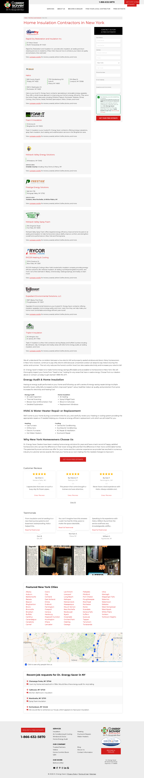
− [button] (119, 658)
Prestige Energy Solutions (37, 187)
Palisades (86, 592)
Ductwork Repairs (84, 734)
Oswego (67, 624)
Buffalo (29, 614)
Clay (46, 594)
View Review (39, 495)
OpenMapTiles (103, 661)
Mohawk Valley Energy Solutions (40, 155)
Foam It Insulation (34, 120)
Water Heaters (82, 736)
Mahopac (67, 599)
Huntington (49, 619)
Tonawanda (87, 624)
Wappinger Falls (108, 597)
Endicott (48, 604)
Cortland (48, 597)
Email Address (100, 79)
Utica (104, 592)
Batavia (29, 599)
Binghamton (31, 604)
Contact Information (85, 752)
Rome (85, 607)
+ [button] (119, 655)
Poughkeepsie (88, 599)
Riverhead (87, 602)
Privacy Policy (72, 774)
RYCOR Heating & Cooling (37, 257)
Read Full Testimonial (32, 530)
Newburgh (68, 612)
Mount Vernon (69, 607)
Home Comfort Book (61, 752)
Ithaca (47, 622)
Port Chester (88, 597)
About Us (80, 750)
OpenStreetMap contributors (115, 661)
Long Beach (68, 597)
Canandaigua (31, 619)
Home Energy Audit (60, 739)
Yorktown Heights (109, 617)
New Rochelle (69, 609)
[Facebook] (57, 768)
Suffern (86, 614)
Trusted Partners (59, 747)
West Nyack (106, 609)
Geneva (48, 612)
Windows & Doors (59, 736)
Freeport (48, 609)
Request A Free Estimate (33, 730)
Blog (79, 747)
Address (98, 50)
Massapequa (69, 604)
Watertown (106, 602)
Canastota (30, 622)
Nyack (66, 614)
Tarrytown (87, 622)
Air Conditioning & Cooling (62, 734)
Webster (105, 604)
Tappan (86, 619)
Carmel (29, 624)
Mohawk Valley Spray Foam (38, 222)
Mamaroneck (69, 602)
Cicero (47, 592)
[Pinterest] (60, 768)
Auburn (29, 594)
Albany (28, 592)
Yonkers (105, 614)
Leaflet (96, 661)
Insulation (56, 731)
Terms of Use (115, 110)
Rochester (87, 604)
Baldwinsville (31, 597)
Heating (80, 731)
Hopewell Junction (52, 617)
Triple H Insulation (34, 333)
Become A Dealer (111, 751)
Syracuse (86, 617)
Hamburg (49, 614)
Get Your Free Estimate (73, 459)
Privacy (103, 112)
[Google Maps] (68, 768)
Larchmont (68, 592)
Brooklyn (29, 612)
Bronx (28, 607)
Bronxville (30, 609)
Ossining (67, 622)
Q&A (54, 755)
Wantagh (105, 594)
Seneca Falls (88, 612)
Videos (55, 750)
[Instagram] (62, 768)
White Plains (107, 612)
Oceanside (68, 617)
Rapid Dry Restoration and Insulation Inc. (44, 39)
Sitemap (93, 774)
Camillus (29, 617)
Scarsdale (86, 609)
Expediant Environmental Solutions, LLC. (44, 296)
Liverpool (67, 594)
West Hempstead (108, 607)
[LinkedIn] (65, 768)
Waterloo (105, 599)
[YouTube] (54, 768)
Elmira (47, 602)
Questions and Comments (103, 87)
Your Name (99, 37)
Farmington (49, 607)
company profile (35, 57)
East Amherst (50, 599)
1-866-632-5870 (107, 2)
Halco (28, 75)
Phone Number (100, 72)
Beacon (29, 602)
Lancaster (49, 624)
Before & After (58, 763)
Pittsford (86, 594)
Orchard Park (69, 619)
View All (73, 502)
